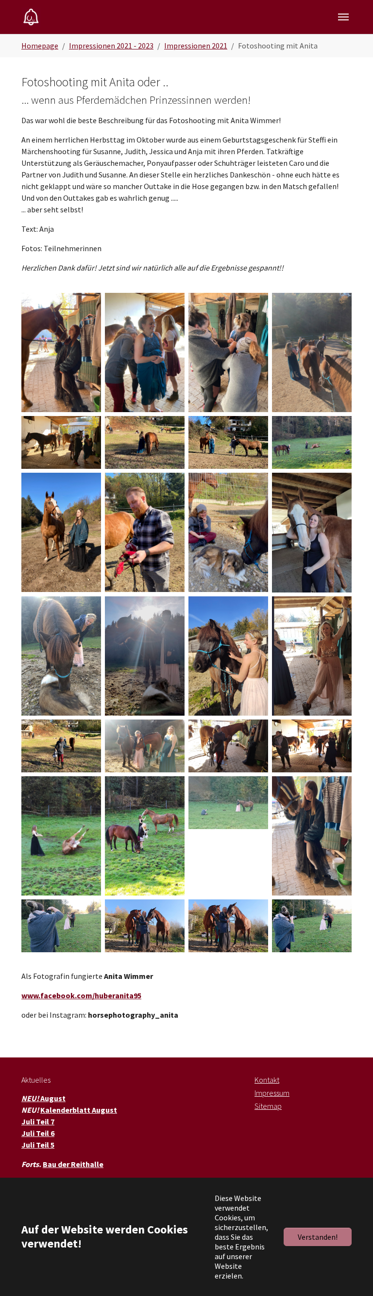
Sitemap (268, 1106)
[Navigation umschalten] (343, 17)
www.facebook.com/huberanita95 (81, 995)
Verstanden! (318, 1237)
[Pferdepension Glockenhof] (31, 16)
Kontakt (266, 1080)
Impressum (271, 1093)
